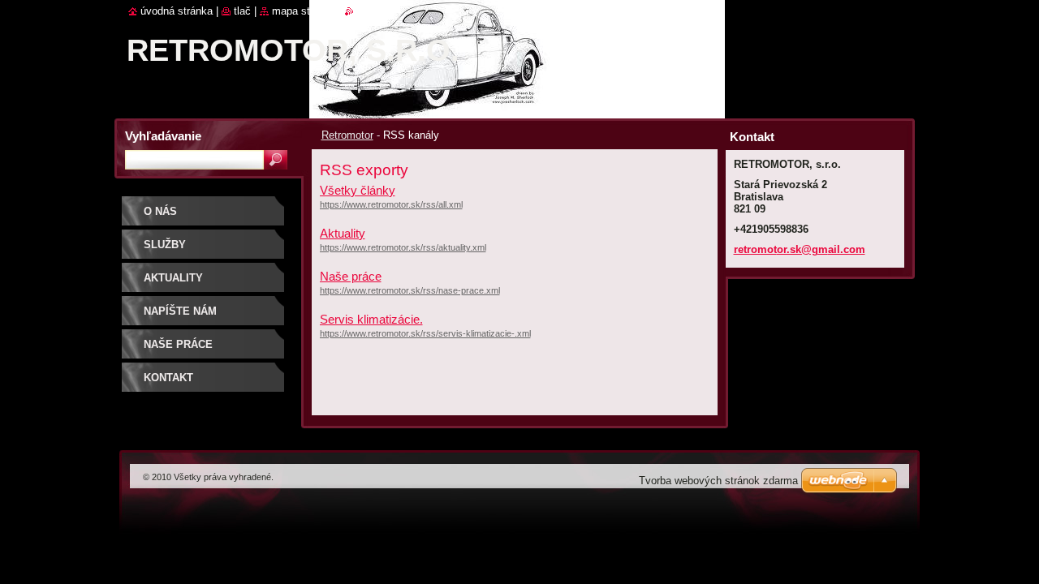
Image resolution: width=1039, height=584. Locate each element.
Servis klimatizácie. (371, 319)
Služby (165, 244)
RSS (364, 11)
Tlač (242, 11)
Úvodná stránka (176, 11)
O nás (160, 211)
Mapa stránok (304, 11)
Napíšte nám (180, 311)
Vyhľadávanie (163, 136)
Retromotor (347, 135)
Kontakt (168, 377)
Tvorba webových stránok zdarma (718, 480)
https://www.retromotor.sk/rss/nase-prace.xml (410, 290)
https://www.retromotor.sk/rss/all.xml (391, 204)
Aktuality (342, 233)
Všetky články (357, 190)
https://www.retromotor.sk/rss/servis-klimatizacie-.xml (425, 333)
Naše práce (351, 276)
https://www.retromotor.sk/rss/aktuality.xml (403, 247)
